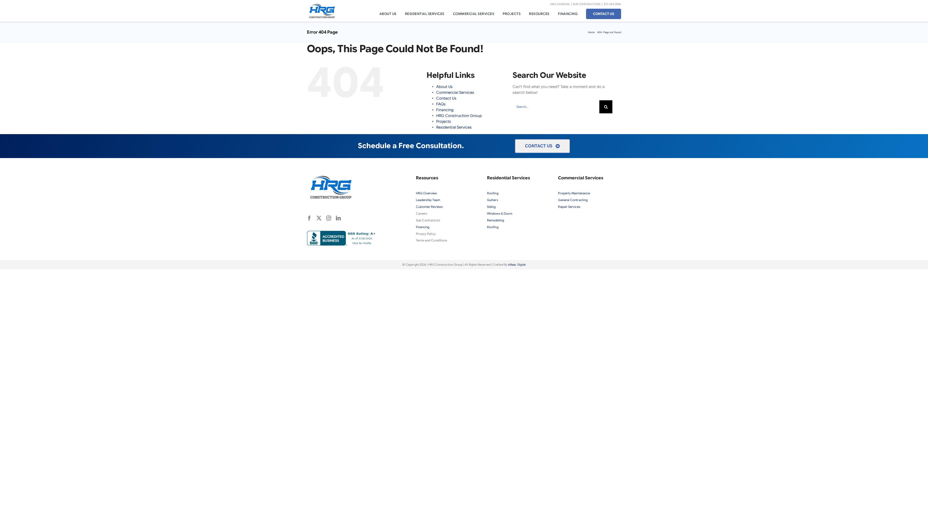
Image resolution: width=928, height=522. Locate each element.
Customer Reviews (429, 207)
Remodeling (495, 220)
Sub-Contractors (586, 4)
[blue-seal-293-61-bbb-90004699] (342, 232)
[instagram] (328, 218)
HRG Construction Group (459, 115)
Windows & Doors (499, 213)
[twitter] (319, 218)
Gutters (492, 200)
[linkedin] (338, 218)
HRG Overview (427, 193)
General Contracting (573, 200)
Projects (443, 121)
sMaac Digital (517, 264)
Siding (491, 207)
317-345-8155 (612, 4)
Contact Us (446, 98)
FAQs (441, 104)
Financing (445, 110)
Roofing (493, 193)
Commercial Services (455, 92)
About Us (444, 86)
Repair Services (569, 207)
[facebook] (309, 218)
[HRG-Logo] (322, 5)
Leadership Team (428, 200)
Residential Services (454, 127)
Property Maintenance (574, 193)
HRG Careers (560, 4)
